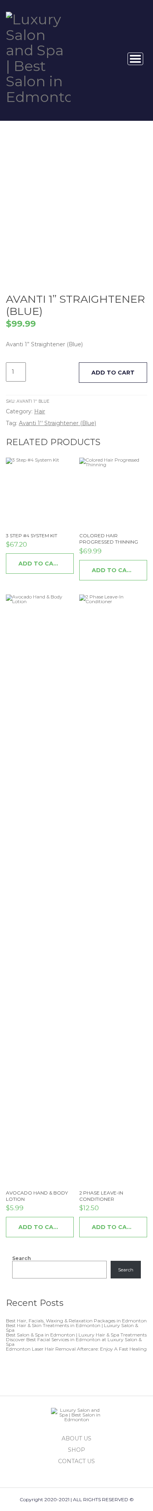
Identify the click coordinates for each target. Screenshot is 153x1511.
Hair (39, 411)
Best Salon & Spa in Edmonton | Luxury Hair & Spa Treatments (76, 1335)
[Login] (111, 59)
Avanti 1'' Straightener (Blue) (57, 423)
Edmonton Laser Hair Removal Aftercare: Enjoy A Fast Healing (76, 1349)
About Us (76, 1438)
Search (21, 1258)
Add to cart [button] (40, 563)
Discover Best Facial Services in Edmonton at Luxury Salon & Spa (74, 1341)
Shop (76, 1449)
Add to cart (113, 372)
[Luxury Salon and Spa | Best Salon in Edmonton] (38, 56)
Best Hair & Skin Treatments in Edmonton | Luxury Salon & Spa (72, 1327)
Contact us (76, 1461)
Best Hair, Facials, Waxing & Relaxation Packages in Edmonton (76, 1321)
